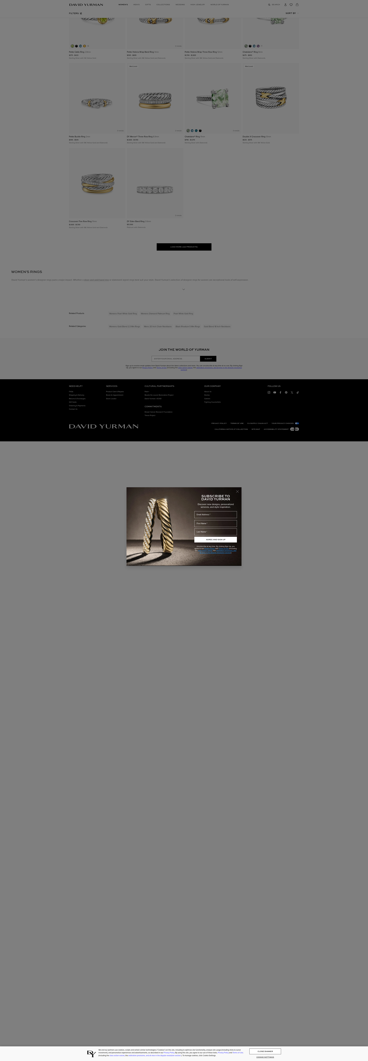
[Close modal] (238, 490)
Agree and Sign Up (215, 539)
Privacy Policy (209, 548)
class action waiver (205, 550)
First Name (201, 523)
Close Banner (265, 1051)
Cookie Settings (265, 1057)
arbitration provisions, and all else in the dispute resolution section (218, 551)
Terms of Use (224, 548)
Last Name (201, 531)
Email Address (203, 514)
